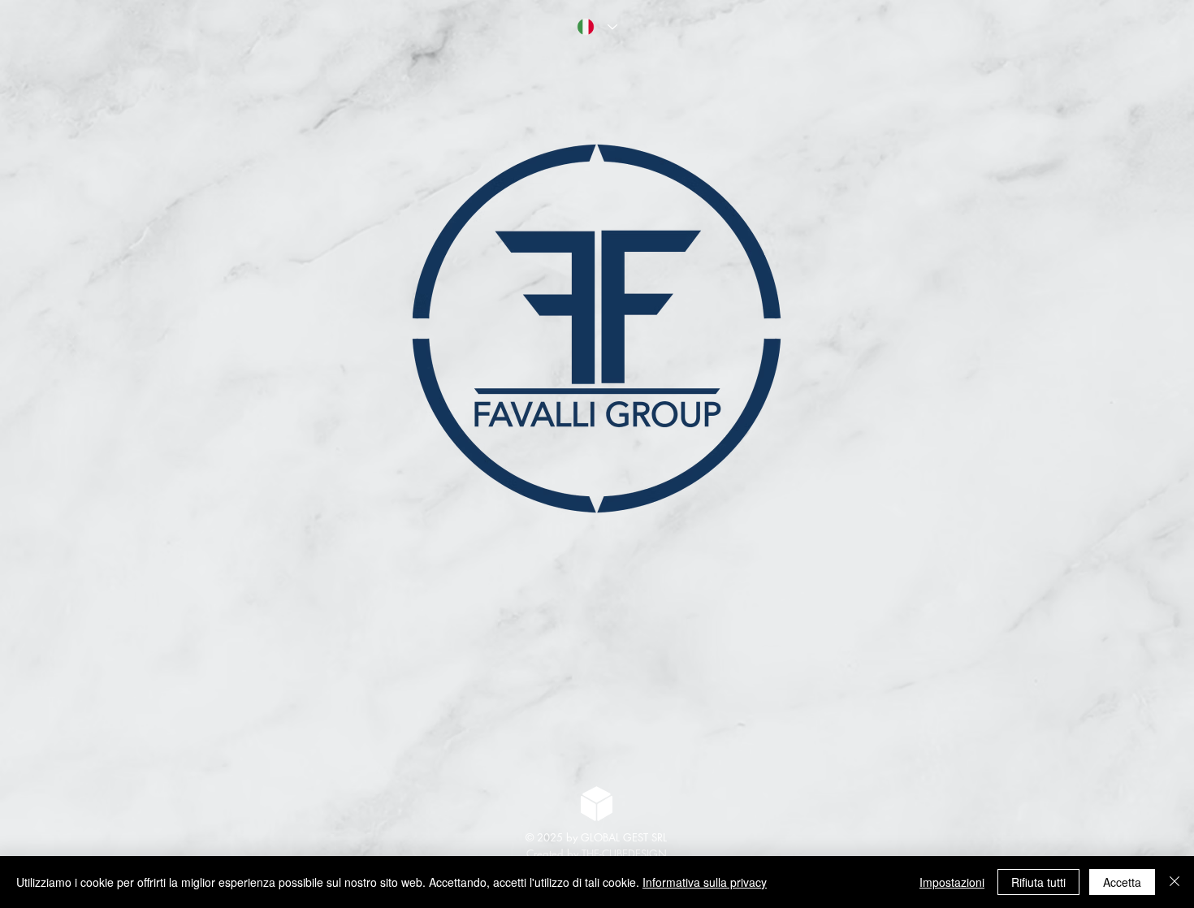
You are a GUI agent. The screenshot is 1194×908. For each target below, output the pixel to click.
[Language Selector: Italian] (597, 26)
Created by (554, 853)
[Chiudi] (1174, 882)
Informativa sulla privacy (704, 882)
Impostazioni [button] (951, 882)
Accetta (1122, 882)
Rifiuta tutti (1038, 882)
